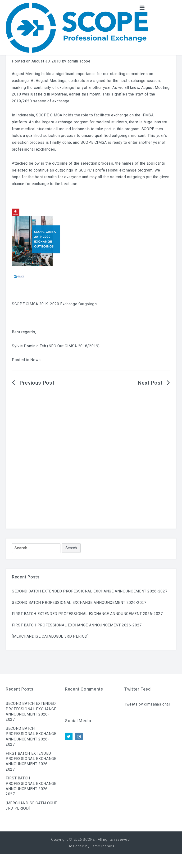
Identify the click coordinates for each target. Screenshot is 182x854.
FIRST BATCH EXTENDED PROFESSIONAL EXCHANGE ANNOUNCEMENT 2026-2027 (87, 613)
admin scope (79, 61)
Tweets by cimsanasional (147, 704)
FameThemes (102, 846)
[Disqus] (91, 466)
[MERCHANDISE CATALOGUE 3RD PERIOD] (50, 636)
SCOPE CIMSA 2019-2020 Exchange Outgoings (54, 304)
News (35, 360)
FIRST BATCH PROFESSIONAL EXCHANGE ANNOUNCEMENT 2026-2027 (77, 625)
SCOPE (89, 839)
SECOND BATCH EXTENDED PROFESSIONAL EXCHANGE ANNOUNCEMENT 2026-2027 (89, 591)
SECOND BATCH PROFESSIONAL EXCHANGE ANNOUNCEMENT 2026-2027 (79, 602)
